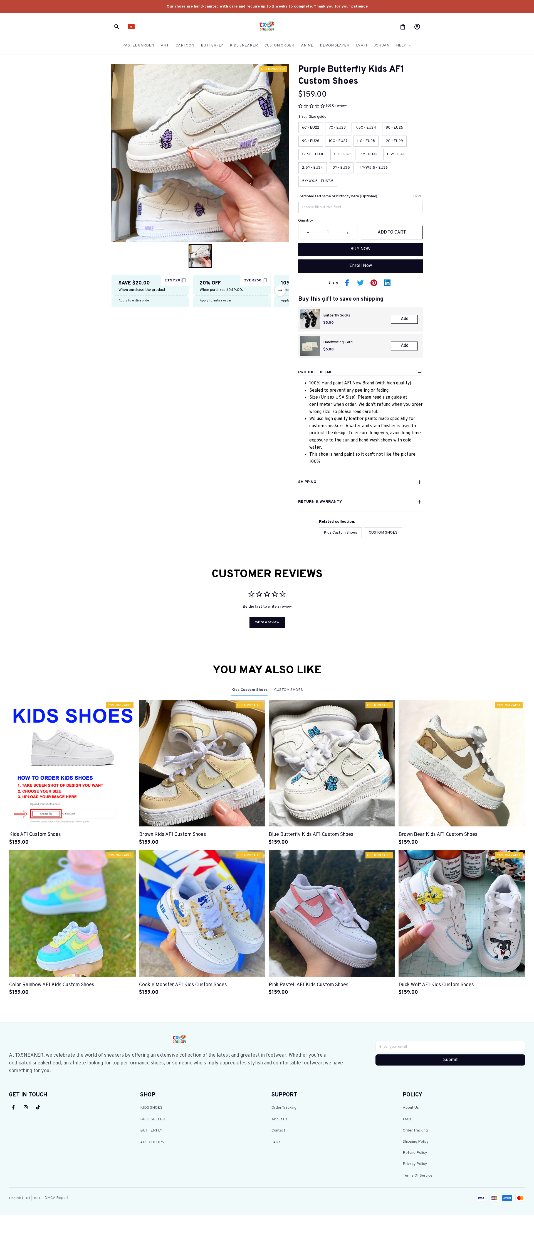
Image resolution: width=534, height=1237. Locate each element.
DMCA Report (56, 1198)
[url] (267, 7)
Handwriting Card (338, 342)
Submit (450, 1060)
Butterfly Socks (336, 315)
